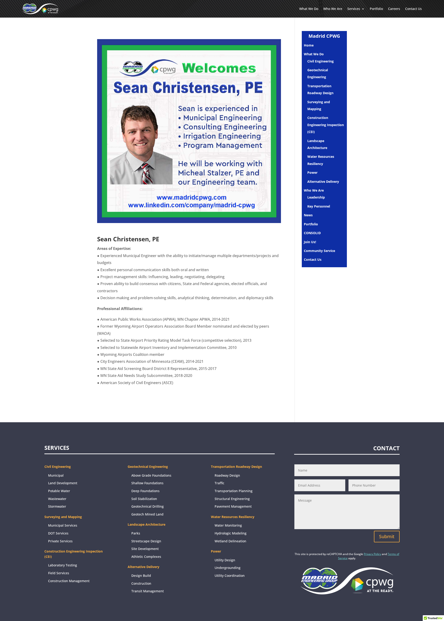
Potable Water (59, 491)
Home (309, 45)
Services (353, 8)
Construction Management (68, 581)
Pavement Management (233, 506)
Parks (135, 533)
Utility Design (225, 560)
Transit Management (147, 591)
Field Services (58, 573)
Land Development (62, 483)
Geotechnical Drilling (147, 506)
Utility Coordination (230, 575)
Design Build (141, 575)
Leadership (316, 197)
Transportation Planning (234, 491)
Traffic (219, 483)
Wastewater (57, 499)
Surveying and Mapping (63, 517)
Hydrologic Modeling (231, 533)
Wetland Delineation (230, 541)
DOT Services (58, 533)
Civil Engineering (320, 61)
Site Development (145, 548)
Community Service (319, 250)
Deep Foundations (145, 491)
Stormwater (57, 506)
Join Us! (310, 242)
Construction (141, 583)
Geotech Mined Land (147, 514)
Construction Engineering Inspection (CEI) (325, 124)
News (308, 215)
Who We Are (332, 8)
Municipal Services (62, 525)
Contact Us (413, 8)
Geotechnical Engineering (148, 466)
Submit (387, 536)
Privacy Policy (372, 554)
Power (312, 172)
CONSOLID (312, 233)
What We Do (308, 8)
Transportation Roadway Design (236, 466)
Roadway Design (227, 475)
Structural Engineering (232, 499)
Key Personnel (318, 206)
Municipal (56, 475)
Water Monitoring (228, 525)
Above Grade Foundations (151, 475)
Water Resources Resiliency (232, 517)
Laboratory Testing (62, 565)
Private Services (60, 541)
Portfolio (376, 8)
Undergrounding (227, 567)
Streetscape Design (146, 541)
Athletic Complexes (146, 556)
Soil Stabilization (144, 499)
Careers (394, 8)
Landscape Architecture (146, 524)
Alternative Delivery (323, 181)
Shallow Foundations (147, 483)
